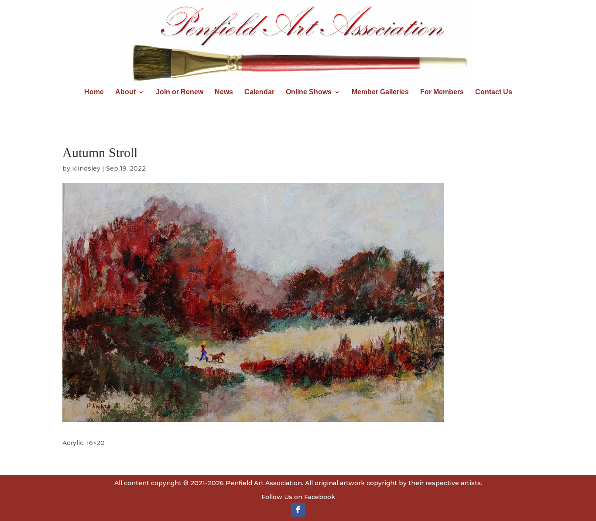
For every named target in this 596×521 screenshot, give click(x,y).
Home (94, 92)
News (224, 92)
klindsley (86, 168)
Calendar (259, 92)
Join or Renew (179, 92)
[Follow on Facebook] (298, 510)
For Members (442, 92)
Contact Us (493, 92)
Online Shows (309, 92)
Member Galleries (380, 92)
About (125, 92)
